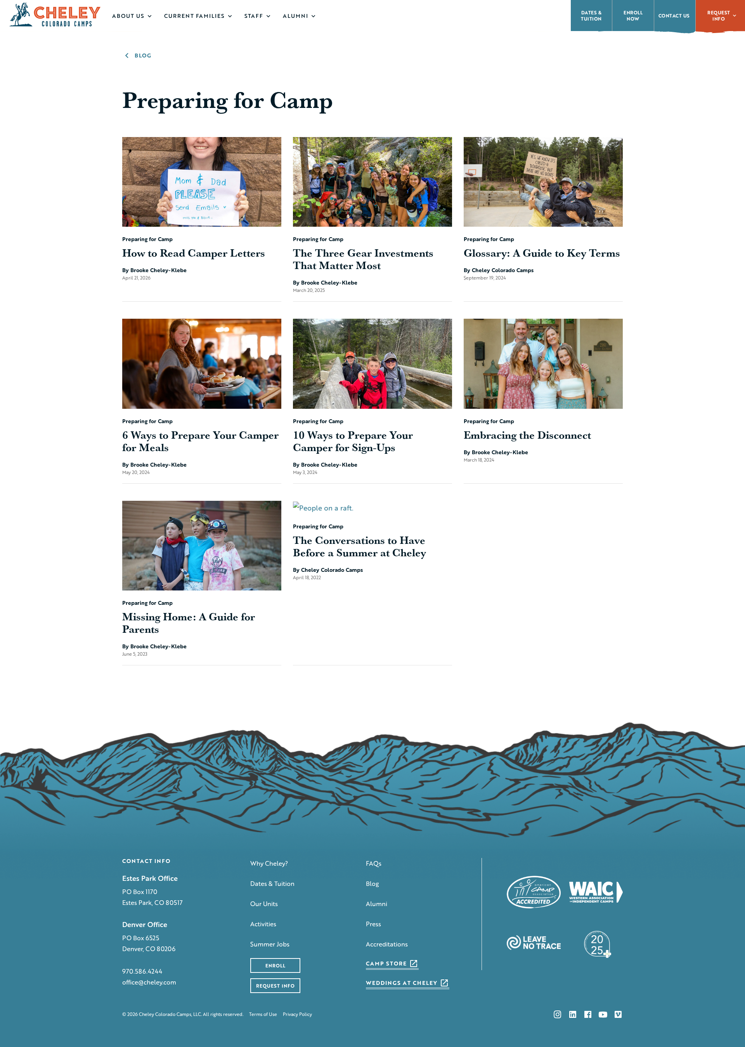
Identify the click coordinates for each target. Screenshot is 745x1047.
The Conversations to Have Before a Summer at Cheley (359, 546)
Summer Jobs (269, 943)
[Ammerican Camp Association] (534, 892)
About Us (128, 16)
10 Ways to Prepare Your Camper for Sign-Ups (353, 441)
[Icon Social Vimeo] (618, 1014)
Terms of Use (263, 1014)
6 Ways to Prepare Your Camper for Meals (200, 441)
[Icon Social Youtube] (603, 1014)
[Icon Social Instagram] (557, 1014)
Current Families (194, 16)
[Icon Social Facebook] (588, 1014)
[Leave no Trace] (534, 943)
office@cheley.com (149, 982)
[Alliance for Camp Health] (596, 943)
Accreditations (387, 943)
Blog (372, 883)
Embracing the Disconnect (527, 435)
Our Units (264, 903)
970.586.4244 (142, 971)
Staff (253, 16)
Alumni (295, 16)
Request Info (718, 15)
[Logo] (55, 14)
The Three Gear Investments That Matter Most (363, 259)
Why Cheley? (269, 863)
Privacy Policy (297, 1014)
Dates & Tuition (272, 883)
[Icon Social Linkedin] (572, 1014)
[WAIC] (596, 892)
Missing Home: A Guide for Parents (188, 622)
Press (373, 923)
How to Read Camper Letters (193, 253)
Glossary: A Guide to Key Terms (542, 253)
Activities (263, 923)
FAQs (373, 863)
